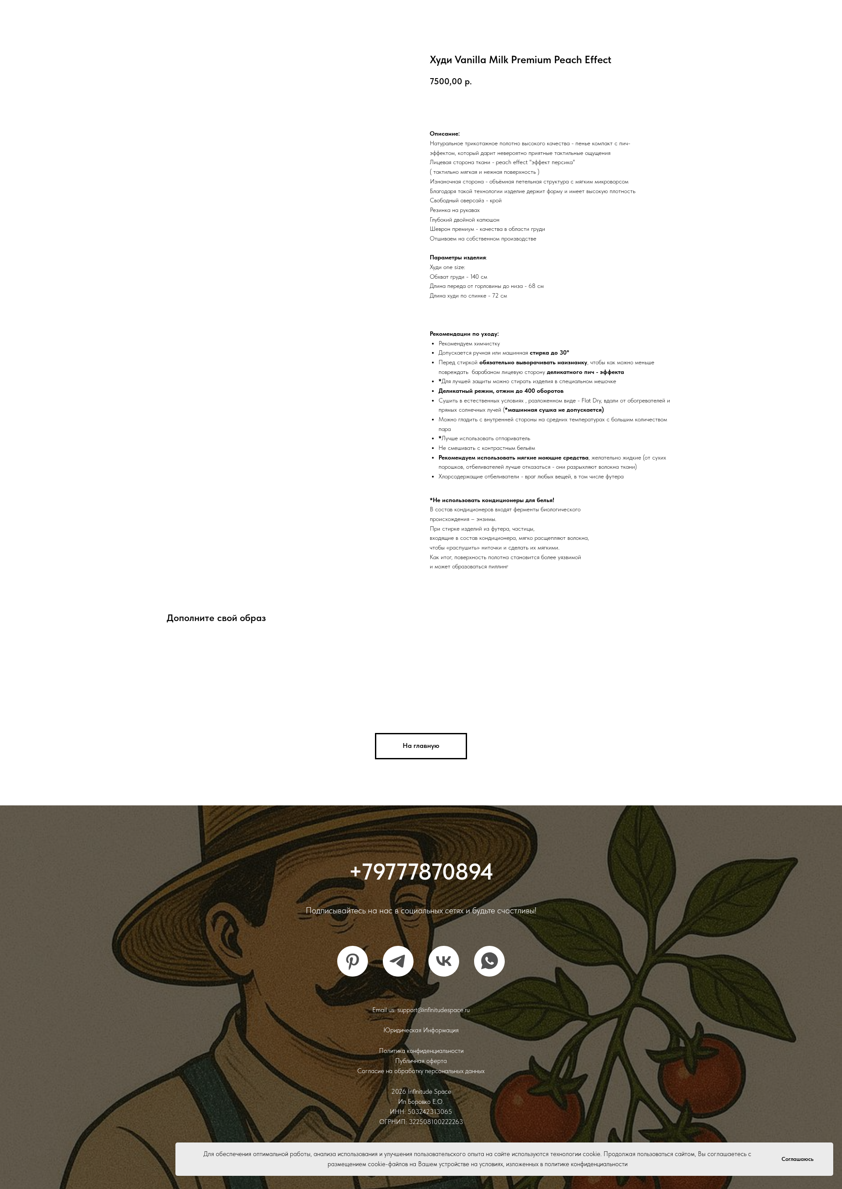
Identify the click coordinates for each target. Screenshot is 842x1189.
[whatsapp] (489, 961)
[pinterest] (352, 961)
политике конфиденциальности (586, 1164)
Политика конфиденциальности (421, 1051)
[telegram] (398, 961)
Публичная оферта (421, 1061)
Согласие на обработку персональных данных (421, 1071)
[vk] (443, 961)
